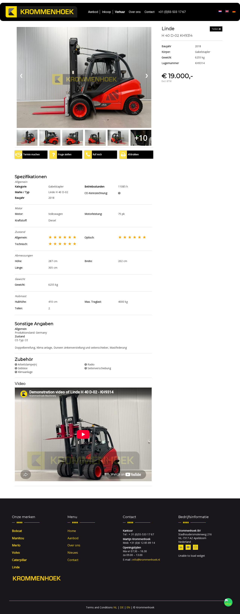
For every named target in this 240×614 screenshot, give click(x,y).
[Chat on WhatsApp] (228, 602)
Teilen (215, 29)
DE (122, 607)
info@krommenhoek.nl (146, 559)
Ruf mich (97, 154)
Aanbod (93, 12)
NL (115, 607)
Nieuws (73, 553)
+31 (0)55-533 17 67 (172, 12)
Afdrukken (133, 154)
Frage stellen (64, 154)
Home (72, 531)
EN (128, 607)
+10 (140, 138)
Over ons (135, 12)
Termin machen (31, 154)
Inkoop (106, 12)
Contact (149, 12)
